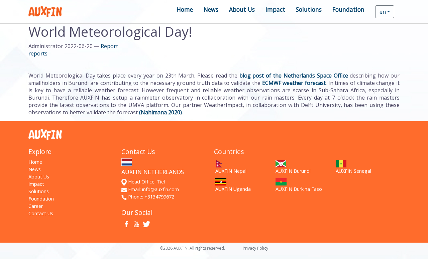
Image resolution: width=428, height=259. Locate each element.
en (383, 11)
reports (37, 53)
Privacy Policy (255, 248)
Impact (275, 9)
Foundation (348, 9)
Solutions (309, 9)
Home (185, 9)
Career (35, 206)
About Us (242, 9)
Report (109, 46)
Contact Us (40, 213)
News (211, 9)
